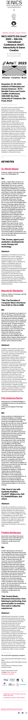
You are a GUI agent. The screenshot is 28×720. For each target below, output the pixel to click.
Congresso (5, 32)
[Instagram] (26, 713)
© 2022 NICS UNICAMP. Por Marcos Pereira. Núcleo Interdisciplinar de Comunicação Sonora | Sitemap (12, 709)
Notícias (23, 32)
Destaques (12, 32)
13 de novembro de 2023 (14, 56)
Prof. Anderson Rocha (11, 398)
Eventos (18, 32)
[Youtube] (22, 713)
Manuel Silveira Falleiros (15, 53)
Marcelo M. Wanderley (12, 290)
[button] (14, 10)
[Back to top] (14, 716)
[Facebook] (19, 713)
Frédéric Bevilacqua (11, 532)
